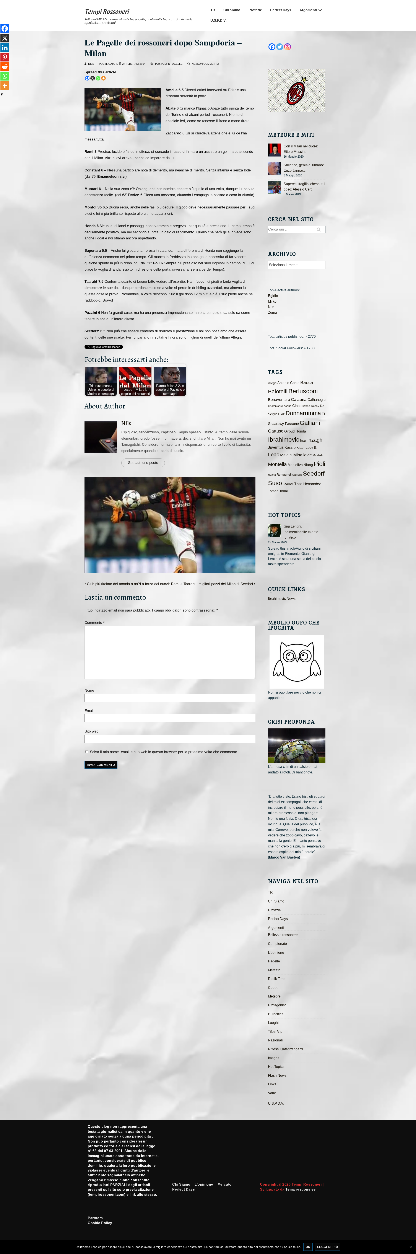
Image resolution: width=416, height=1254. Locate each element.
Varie (272, 1093)
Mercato (274, 970)
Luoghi (273, 1023)
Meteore (274, 996)
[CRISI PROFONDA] (296, 745)
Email (89, 711)
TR (212, 10)
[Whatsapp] (98, 78)
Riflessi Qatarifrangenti (285, 1049)
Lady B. (311, 447)
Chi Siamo (231, 10)
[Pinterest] (4, 57)
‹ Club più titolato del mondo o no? (112, 584)
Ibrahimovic (283, 439)
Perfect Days (280, 10)
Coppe (273, 987)
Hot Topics (276, 1066)
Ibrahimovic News (282, 598)
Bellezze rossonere (283, 935)
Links (272, 1084)
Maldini (286, 455)
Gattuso (275, 431)
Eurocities (275, 1014)
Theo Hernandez (307, 484)
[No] (410, 1247)
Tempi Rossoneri (106, 11)
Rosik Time (276, 979)
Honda (301, 431)
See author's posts (143, 463)
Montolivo (295, 465)
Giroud (289, 431)
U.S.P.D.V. (218, 20)
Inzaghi (315, 440)
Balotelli (278, 391)
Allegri (272, 383)
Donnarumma (303, 413)
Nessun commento (205, 63)
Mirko (272, 301)
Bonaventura (279, 399)
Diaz (281, 414)
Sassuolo (297, 474)
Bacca (306, 382)
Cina (296, 406)
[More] (103, 78)
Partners (95, 1218)
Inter (303, 440)
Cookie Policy (100, 1223)
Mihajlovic (302, 455)
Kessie (290, 447)
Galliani (310, 422)
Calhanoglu (316, 400)
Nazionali (275, 1040)
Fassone (292, 424)
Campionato (277, 944)
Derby (315, 406)
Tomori (273, 491)
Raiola (272, 474)
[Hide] (1, 94)
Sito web (91, 731)
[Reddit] (4, 66)
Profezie (255, 10)
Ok (308, 1247)
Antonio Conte (288, 383)
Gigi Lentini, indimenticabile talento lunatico (301, 532)
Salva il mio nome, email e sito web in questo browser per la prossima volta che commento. (164, 752)
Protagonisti (277, 1005)
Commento (94, 623)
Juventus (276, 447)
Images (273, 1058)
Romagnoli (284, 474)
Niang (308, 465)
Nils (126, 423)
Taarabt (288, 484)
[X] (92, 78)
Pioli (319, 463)
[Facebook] (87, 78)
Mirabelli (318, 455)
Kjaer (300, 447)
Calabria (299, 399)
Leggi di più (327, 1247)
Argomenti (308, 10)
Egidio (273, 296)
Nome (89, 690)
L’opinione (276, 952)
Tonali (284, 491)
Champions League (279, 406)
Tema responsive (300, 1189)
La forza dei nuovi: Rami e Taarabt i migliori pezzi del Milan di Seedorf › (197, 584)
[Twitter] (279, 46)
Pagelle (176, 63)
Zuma (272, 312)
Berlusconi (303, 391)
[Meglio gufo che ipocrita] (296, 662)
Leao (273, 454)
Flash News (277, 1075)
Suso (275, 483)
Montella (277, 464)
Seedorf (314, 473)
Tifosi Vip (275, 1031)
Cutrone (305, 406)
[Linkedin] (4, 47)
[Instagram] (287, 46)
